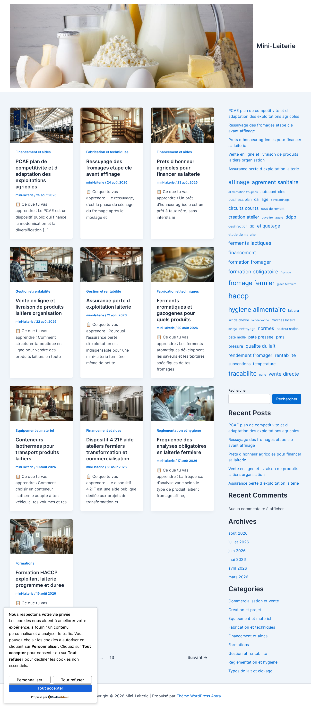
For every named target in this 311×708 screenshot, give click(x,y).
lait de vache (260, 320)
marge (232, 329)
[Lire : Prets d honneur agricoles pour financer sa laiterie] (182, 124)
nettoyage (247, 329)
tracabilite (242, 373)
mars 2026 (238, 576)
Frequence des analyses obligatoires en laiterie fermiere (182, 446)
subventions (239, 363)
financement (242, 252)
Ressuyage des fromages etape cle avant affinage (109, 168)
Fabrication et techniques (107, 152)
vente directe (283, 374)
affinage (239, 182)
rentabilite (285, 355)
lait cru (293, 310)
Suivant (197, 657)
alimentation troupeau (243, 192)
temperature (264, 363)
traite (262, 374)
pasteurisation (287, 329)
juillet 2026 (238, 541)
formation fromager (249, 262)
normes (266, 328)
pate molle (237, 337)
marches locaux (283, 320)
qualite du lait (261, 346)
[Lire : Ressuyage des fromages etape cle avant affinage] (111, 124)
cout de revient (273, 209)
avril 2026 (237, 568)
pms (280, 336)
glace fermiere (286, 284)
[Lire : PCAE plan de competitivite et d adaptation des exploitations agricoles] (41, 124)
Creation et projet (244, 609)
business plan (240, 199)
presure (235, 346)
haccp (238, 296)
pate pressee (261, 337)
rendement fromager (250, 355)
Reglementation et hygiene (179, 430)
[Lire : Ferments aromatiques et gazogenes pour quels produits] (182, 263)
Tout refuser (72, 679)
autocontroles (272, 191)
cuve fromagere (272, 217)
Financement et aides (33, 152)
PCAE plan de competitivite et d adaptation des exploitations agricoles (37, 174)
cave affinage (280, 200)
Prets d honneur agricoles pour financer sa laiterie (178, 168)
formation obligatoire (253, 272)
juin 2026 (237, 550)
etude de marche (242, 234)
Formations (25, 563)
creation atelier (243, 216)
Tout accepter (50, 688)
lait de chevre (238, 320)
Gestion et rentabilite (33, 291)
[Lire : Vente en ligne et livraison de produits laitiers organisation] (41, 263)
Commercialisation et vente (253, 600)
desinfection (237, 226)
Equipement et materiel (35, 430)
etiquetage (268, 226)
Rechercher (237, 390)
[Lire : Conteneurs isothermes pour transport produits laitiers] (41, 403)
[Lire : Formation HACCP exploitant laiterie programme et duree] (41, 536)
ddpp (290, 216)
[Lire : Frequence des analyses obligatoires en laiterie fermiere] (182, 403)
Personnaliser (29, 679)
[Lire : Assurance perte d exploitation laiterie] (111, 263)
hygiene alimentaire (257, 309)
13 (112, 657)
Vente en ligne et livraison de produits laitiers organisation (40, 307)
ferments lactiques (249, 243)
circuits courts (243, 208)
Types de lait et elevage (250, 670)
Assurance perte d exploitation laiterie (263, 168)
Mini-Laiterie (276, 46)
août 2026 (238, 533)
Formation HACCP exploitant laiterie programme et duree (40, 579)
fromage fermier (251, 283)
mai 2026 (237, 559)
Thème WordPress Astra (199, 695)
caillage (261, 199)
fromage (286, 272)
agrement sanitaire (275, 182)
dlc (252, 226)
